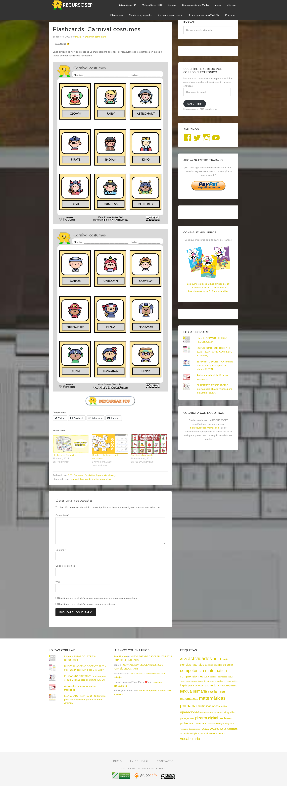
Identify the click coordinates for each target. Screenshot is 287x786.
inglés (95, 479)
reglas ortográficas (226, 724)
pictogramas (187, 718)
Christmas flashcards (142, 455)
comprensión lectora (194, 676)
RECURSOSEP (74, 5)
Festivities (90, 475)
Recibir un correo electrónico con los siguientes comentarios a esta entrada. (98, 598)
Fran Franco (120, 656)
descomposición (194, 681)
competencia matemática (203, 670)
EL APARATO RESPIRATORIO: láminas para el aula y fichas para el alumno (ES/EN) (214, 389)
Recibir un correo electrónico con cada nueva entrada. (86, 604)
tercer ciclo (205, 733)
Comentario (62, 515)
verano (221, 733)
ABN (183, 659)
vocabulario (190, 738)
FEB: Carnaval (75, 475)
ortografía (229, 712)
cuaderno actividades (218, 677)
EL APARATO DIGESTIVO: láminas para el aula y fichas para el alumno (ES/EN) (215, 365)
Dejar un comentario (95, 36)
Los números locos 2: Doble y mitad (208, 287)
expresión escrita (222, 681)
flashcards (85, 479)
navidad (223, 706)
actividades (200, 658)
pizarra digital (206, 718)
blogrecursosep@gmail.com (205, 427)
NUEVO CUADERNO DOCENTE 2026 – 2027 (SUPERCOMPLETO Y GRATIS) (214, 352)
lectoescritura (201, 685)
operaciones (190, 712)
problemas (225, 718)
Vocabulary (110, 475)
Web (57, 582)
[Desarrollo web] (145, 778)
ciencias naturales (192, 664)
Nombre (60, 550)
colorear (228, 664)
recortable (214, 724)
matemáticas (189, 698)
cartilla (225, 659)
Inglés (99, 475)
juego (191, 685)
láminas (220, 691)
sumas (232, 728)
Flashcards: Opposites (64, 455)
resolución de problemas (190, 729)
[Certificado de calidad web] (121, 778)
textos (214, 733)
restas (204, 728)
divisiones (209, 681)
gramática (233, 681)
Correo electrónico (65, 565)
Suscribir (194, 103)
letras (211, 691)
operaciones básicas (211, 712)
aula (217, 658)
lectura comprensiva (228, 686)
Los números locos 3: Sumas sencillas (208, 291)
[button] (110, 143)
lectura (214, 685)
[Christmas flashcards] (149, 444)
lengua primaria (193, 691)
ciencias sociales (213, 665)
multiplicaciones (208, 706)
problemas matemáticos (195, 723)
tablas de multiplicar (189, 733)
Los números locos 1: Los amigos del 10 (208, 283)
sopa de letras (218, 728)
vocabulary (105, 479)
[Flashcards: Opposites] (71, 444)
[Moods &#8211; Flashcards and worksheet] (110, 444)
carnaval (74, 479)
